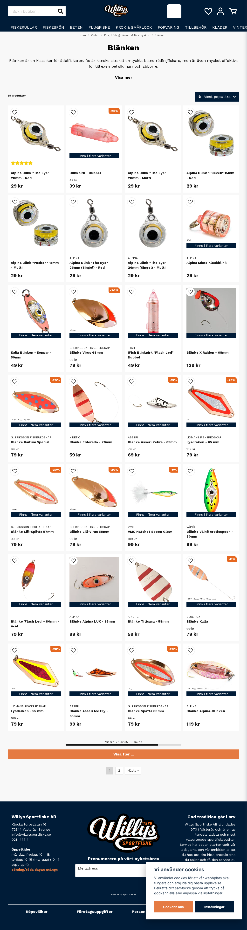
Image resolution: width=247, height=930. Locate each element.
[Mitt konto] (220, 11)
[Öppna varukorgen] (233, 11)
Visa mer (123, 77)
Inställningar (214, 907)
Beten (76, 27)
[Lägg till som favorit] (208, 11)
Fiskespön (53, 27)
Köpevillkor (37, 911)
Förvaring (168, 27)
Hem (83, 35)
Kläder (219, 27)
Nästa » (133, 770)
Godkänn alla (173, 907)
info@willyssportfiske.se (31, 834)
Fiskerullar (24, 27)
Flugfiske (99, 27)
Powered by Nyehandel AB (123, 894)
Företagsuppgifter (95, 911)
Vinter (95, 35)
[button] (14, 112)
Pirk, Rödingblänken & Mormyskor (127, 35)
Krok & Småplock (134, 27)
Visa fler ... (123, 754)
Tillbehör (195, 27)
